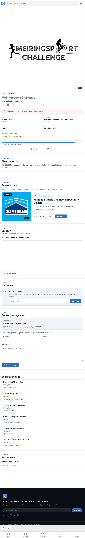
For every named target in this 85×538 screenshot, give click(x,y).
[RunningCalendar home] (3, 3)
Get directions (11, 274)
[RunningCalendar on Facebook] (8, 515)
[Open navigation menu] (81, 3)
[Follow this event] (31, 149)
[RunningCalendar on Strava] (14, 515)
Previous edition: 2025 (10, 461)
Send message (11, 365)
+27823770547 (39, 327)
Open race (59, 216)
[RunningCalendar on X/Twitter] (4, 515)
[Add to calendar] (48, 149)
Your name (5, 336)
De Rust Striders (17, 101)
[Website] (3, 105)
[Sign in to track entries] (42, 149)
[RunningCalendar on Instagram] (11, 515)
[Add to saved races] (37, 149)
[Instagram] (12, 105)
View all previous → (9, 465)
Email (45, 336)
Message (5, 344)
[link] (8, 535)
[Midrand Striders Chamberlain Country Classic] (42, 206)
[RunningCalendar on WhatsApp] (18, 515)
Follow (77, 301)
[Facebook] (8, 105)
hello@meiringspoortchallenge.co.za (17, 327)
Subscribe (76, 510)
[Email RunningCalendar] (21, 515)
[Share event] (53, 149)
